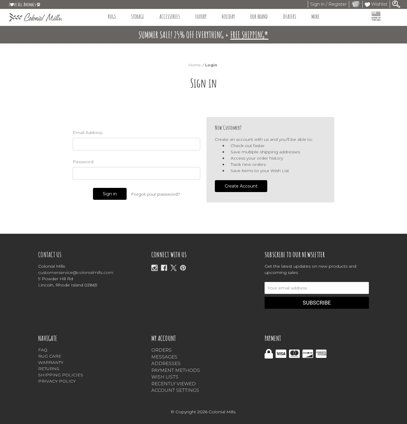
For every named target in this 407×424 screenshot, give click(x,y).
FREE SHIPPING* (249, 34)
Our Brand (259, 16)
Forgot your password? (155, 194)
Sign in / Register (328, 4)
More (315, 16)
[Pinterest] (183, 268)
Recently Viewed (173, 383)
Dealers (289, 16)
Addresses (166, 363)
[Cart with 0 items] (355, 4)
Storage (137, 16)
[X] (173, 268)
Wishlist (378, 4)
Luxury (200, 16)
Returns (48, 368)
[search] (396, 4)
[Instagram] (154, 268)
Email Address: (88, 132)
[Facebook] (164, 268)
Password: (83, 161)
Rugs (112, 16)
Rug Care (49, 356)
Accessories (169, 16)
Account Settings (175, 390)
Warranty (50, 362)
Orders (161, 350)
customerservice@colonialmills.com (75, 272)
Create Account (241, 186)
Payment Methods (175, 370)
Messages (164, 357)
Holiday (228, 16)
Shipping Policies (60, 375)
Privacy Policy (57, 381)
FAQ (42, 350)
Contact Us (50, 254)
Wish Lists (164, 377)
